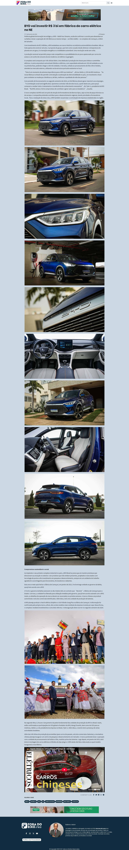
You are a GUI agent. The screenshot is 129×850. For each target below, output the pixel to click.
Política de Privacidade (31, 840)
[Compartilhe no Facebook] (94, 795)
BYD (43, 801)
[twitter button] (33, 833)
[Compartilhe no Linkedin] (99, 795)
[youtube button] (37, 833)
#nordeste (33, 801)
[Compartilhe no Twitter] (96, 795)
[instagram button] (30, 833)
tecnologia (75, 801)
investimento (67, 801)
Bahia (39, 801)
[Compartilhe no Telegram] (104, 795)
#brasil (27, 801)
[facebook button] (26, 833)
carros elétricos (49, 801)
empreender (59, 801)
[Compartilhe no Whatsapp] (101, 795)
